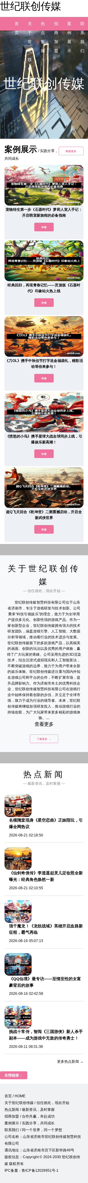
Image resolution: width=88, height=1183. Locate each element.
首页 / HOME (15, 1096)
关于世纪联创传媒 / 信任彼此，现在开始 (37, 1103)
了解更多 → (44, 739)
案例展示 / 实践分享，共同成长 (30, 1123)
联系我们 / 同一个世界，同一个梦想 (33, 1130)
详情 (44, 227)
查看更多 (44, 724)
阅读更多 (71, 151)
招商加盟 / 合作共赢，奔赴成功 (30, 1116)
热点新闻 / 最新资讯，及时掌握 (30, 1109)
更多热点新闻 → (70, 1061)
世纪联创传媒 (30, 6)
